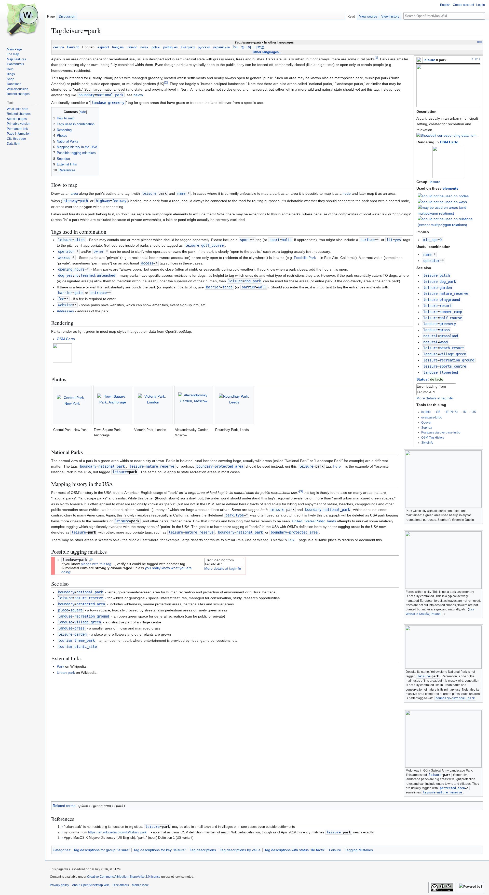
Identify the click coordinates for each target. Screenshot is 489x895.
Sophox (426, 427)
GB (438, 411)
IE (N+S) (452, 411)
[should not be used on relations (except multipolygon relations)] (449, 221)
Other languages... (267, 52)
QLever (426, 422)
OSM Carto (449, 142)
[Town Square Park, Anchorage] (112, 405)
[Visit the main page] (22, 20)
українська (221, 47)
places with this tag (96, 564)
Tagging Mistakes (359, 850)
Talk (291, 540)
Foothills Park (305, 258)
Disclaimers (121, 885)
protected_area (452, 788)
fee (61, 299)
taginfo (426, 411)
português (170, 47)
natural (430, 336)
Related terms (64, 806)
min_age (430, 240)
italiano (132, 47)
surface (367, 240)
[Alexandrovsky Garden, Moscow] (193, 405)
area (74, 193)
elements (450, 188)
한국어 (246, 47)
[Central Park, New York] (72, 405)
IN (464, 411)
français (118, 47)
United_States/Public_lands (314, 521)
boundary (86, 95)
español (103, 47)
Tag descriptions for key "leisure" (159, 850)
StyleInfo (427, 442)
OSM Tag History (432, 437)
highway (70, 201)
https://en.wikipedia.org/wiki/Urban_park (117, 832)
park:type (234, 515)
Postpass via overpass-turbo (440, 432)
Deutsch (73, 47)
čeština (58, 47)
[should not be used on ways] (442, 202)
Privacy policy (59, 885)
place (63, 610)
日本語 (259, 47)
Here (337, 466)
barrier (213, 287)
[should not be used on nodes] (443, 195)
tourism (65, 640)
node (347, 193)
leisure (429, 60)
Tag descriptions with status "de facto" (294, 850)
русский (204, 47)
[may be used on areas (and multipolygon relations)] (449, 210)
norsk (144, 47)
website (65, 305)
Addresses (65, 311)
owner (98, 251)
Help (479, 41)
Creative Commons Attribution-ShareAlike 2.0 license (123, 876)
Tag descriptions (203, 850)
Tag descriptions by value (240, 850)
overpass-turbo (431, 417)
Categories (61, 850)
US (474, 411)
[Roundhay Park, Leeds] (234, 405)
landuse (430, 324)
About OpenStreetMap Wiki (91, 885)
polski (156, 47)
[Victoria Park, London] (153, 405)
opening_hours (71, 269)
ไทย (235, 47)
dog (61, 275)
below (138, 95)
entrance (98, 293)
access (64, 258)
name (427, 255)
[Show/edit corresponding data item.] (447, 135)
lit (390, 240)
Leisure (335, 850)
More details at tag (434, 398)
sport (245, 240)
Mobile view (140, 885)
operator (431, 261)
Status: (422, 379)
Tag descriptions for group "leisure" (101, 850)
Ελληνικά (188, 47)
